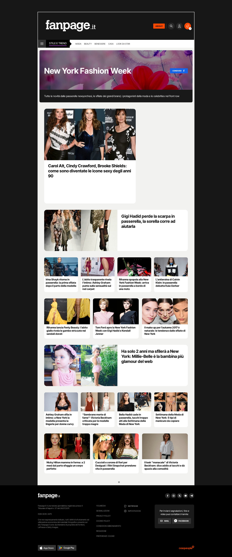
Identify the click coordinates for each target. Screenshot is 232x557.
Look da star (123, 43)
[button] (47, 548)
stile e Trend (58, 43)
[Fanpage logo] (67, 26)
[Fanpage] (49, 495)
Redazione (101, 531)
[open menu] (42, 44)
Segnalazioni (102, 511)
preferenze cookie (105, 536)
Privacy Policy (103, 516)
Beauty (88, 43)
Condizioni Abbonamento (108, 526)
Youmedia (101, 506)
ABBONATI (159, 26)
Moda (78, 43)
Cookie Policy (103, 521)
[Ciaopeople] (186, 548)
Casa (110, 43)
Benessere (100, 43)
